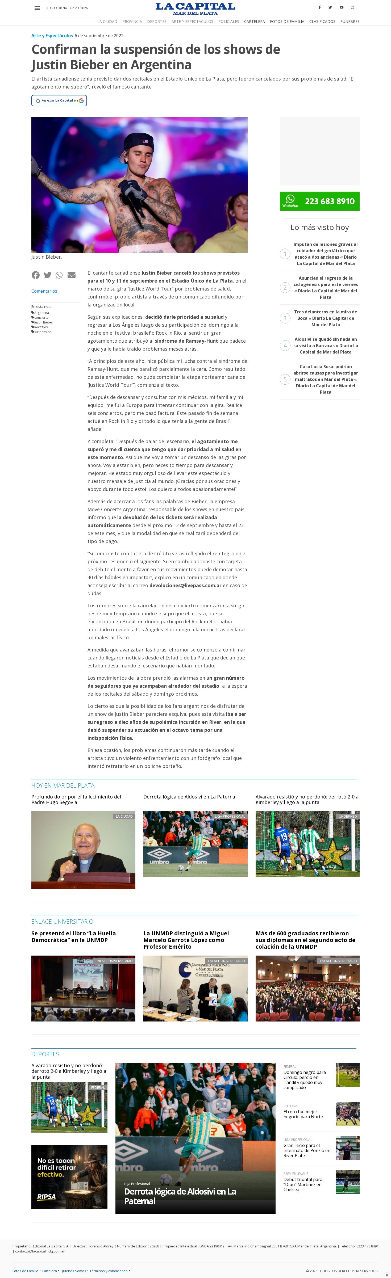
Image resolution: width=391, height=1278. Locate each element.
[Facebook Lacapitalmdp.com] (320, 7)
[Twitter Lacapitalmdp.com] (330, 7)
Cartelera (254, 21)
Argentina (41, 312)
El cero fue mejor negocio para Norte (303, 1114)
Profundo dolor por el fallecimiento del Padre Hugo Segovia (76, 799)
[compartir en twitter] (49, 275)
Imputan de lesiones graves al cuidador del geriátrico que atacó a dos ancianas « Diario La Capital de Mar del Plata (321, 253)
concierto (41, 317)
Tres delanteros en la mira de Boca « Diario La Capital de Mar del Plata (320, 318)
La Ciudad (107, 21)
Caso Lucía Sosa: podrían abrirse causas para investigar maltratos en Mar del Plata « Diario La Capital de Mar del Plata (321, 379)
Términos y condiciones (109, 1270)
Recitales (41, 327)
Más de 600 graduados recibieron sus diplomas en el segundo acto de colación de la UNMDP (305, 940)
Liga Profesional (137, 1183)
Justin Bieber (43, 322)
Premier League (296, 1173)
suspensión (43, 332)
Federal (98, 1087)
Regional (291, 1106)
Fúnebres (350, 21)
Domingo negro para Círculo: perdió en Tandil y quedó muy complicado (305, 1080)
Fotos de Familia (287, 21)
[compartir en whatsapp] (61, 275)
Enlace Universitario (114, 960)
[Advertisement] (320, 150)
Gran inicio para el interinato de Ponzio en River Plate (307, 1150)
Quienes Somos (73, 1270)
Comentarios (44, 291)
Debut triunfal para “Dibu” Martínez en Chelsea (303, 1184)
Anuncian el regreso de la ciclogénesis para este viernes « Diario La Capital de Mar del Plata (321, 287)
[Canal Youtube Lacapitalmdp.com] (341, 7)
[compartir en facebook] (37, 275)
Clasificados (322, 21)
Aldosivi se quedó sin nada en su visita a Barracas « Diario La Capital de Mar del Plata (321, 345)
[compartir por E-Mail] (73, 275)
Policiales (228, 21)
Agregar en (60, 100)
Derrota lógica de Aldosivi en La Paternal (189, 796)
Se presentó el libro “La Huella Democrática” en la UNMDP (73, 937)
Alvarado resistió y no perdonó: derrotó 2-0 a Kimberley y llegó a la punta (307, 799)
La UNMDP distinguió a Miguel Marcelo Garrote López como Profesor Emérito (186, 940)
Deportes (157, 21)
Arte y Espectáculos (192, 21)
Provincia (132, 21)
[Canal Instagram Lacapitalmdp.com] (352, 7)
